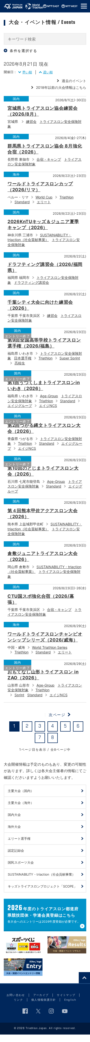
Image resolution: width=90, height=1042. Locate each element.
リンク (18, 999)
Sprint (19, 695)
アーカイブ (41, 995)
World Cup (44, 197)
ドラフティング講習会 (31, 282)
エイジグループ (20, 405)
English (70, 999)
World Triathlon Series (49, 647)
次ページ (57, 714)
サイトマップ (66, 995)
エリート (44, 202)
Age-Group (49, 396)
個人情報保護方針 (43, 999)
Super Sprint (70, 358)
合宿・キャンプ (48, 159)
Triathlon (67, 197)
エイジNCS (48, 405)
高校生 (19, 363)
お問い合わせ (15, 995)
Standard (22, 202)
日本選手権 (23, 358)
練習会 (31, 121)
